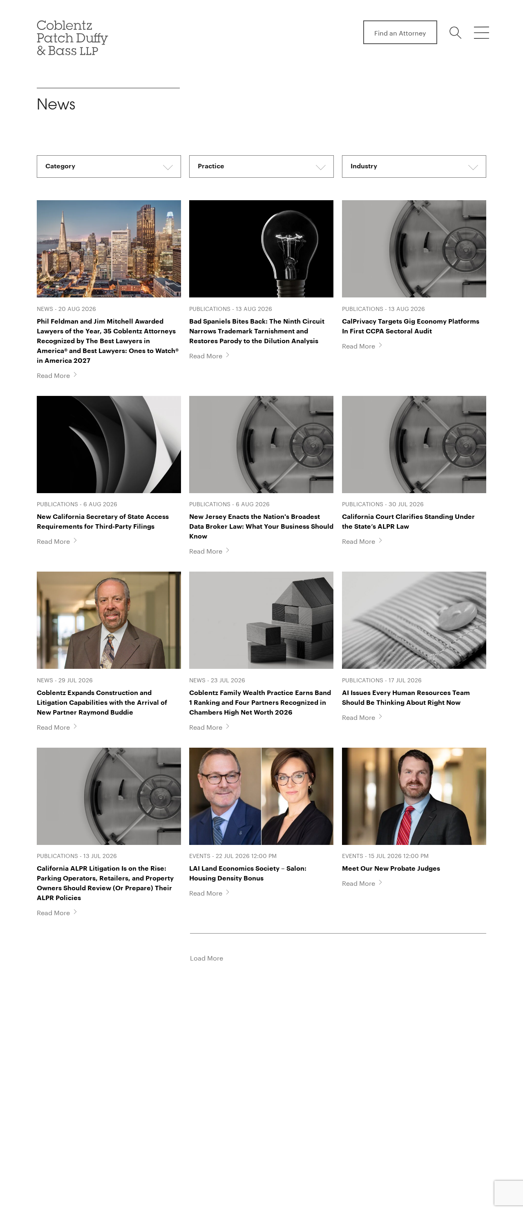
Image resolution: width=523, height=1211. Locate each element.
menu (481, 33)
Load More (206, 957)
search (457, 33)
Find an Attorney (400, 32)
